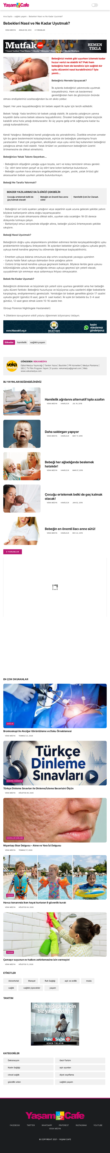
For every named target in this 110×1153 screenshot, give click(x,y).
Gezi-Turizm (65, 1060)
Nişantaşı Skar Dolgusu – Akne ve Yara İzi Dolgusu (32, 845)
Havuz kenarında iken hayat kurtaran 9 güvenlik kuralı (34, 902)
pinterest (64, 1125)
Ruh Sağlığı (49, 981)
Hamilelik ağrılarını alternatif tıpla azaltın (75, 399)
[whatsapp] (17, 350)
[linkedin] (28, 350)
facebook (15, 1125)
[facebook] (5, 350)
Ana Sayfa (7, 16)
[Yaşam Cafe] (16, 6)
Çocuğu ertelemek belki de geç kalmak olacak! (20, 198)
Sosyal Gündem (14, 781)
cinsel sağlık (13, 1074)
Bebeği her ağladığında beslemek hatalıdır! (69, 464)
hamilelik (22, 342)
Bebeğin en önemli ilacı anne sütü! (54, 198)
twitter (31, 1125)
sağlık (10, 724)
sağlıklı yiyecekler (31, 988)
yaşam (10, 895)
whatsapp (47, 1125)
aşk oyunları (65, 1067)
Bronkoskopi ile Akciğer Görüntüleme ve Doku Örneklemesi (37, 731)
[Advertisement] (55, 653)
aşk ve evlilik (70, 981)
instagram (81, 1125)
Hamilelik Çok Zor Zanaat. (86, 197)
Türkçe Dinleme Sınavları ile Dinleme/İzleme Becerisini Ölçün (38, 788)
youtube (98, 1125)
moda (89, 981)
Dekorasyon (13, 1060)
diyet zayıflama (67, 1074)
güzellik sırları (15, 838)
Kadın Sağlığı (14, 1067)
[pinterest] (22, 350)
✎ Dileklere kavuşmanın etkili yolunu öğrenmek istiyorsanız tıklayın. (41, 315)
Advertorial (13, 981)
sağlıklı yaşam (20, 16)
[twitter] (11, 350)
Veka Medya (55, 1128)
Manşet (31, 981)
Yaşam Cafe (65, 1139)
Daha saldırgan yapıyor (62, 432)
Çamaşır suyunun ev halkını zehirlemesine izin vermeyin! (36, 959)
